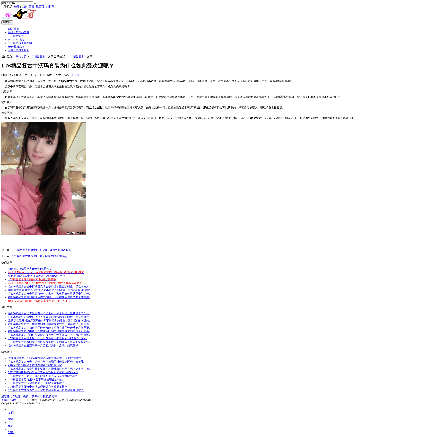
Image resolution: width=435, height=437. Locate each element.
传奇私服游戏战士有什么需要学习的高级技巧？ (36, 275)
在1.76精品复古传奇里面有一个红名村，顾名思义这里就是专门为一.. (49, 293)
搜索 (11, 419)
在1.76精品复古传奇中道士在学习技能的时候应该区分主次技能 (46, 361)
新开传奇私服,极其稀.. (45, 396)
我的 (11, 432)
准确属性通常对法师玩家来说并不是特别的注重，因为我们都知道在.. (49, 290)
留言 (31, 6)
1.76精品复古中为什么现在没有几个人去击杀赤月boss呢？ (42, 375)
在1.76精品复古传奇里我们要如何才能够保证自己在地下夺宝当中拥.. (49, 368)
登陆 (17, 6)
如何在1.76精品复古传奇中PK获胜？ (30, 268)
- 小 (72, 74)
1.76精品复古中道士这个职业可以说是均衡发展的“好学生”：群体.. (47, 338)
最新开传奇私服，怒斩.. (15, 396)
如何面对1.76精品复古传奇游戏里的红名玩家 (35, 365)
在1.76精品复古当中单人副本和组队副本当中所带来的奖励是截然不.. (49, 331)
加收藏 (50, 6)
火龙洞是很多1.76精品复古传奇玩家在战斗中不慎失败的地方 (44, 358)
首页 (11, 412)
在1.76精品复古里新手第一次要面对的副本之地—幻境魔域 (43, 345)
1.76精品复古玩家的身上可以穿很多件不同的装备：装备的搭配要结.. (49, 341)
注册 (24, 6)
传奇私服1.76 (16, 46)
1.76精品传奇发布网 (20, 43)
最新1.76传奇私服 (18, 50)
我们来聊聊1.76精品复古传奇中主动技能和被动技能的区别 (43, 372)
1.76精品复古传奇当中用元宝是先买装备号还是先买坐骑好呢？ (46, 390)
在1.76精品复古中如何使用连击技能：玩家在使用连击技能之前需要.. (49, 297)
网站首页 (13, 28)
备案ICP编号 (8, 400)
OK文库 (45, 407)
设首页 (40, 6)
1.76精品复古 (16, 35)
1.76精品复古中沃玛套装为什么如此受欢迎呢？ (36, 383)
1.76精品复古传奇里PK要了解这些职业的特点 (39, 256)
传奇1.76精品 (16, 39)
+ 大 (77, 74)
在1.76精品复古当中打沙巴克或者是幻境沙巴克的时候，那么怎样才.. (49, 286)
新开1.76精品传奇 (18, 32)
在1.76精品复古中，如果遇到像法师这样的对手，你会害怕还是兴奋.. (49, 324)
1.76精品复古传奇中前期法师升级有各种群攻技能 (41, 249)
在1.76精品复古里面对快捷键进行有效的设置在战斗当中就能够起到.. (49, 334)
